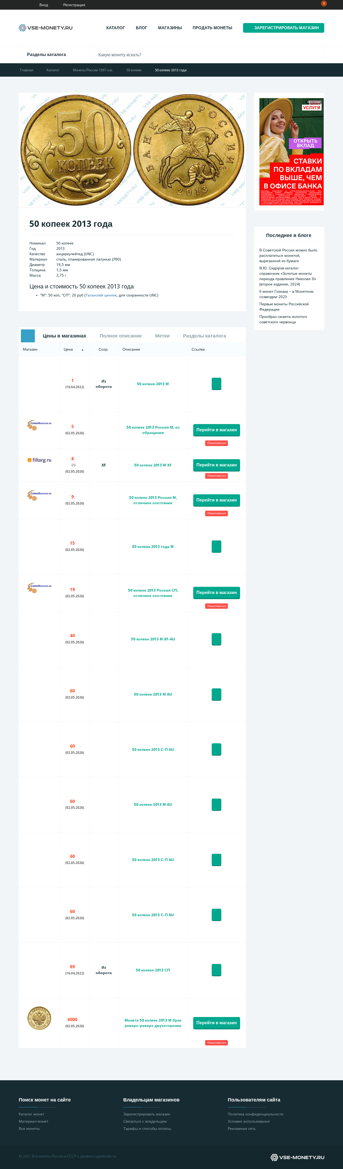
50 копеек (133, 70)
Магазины (170, 27)
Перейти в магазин (216, 429)
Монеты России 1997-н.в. (93, 70)
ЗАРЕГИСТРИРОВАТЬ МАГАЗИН (286, 27)
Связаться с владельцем (145, 1121)
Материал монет (33, 1121)
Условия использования (249, 1121)
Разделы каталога (46, 54)
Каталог (115, 27)
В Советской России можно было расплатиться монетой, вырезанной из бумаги (288, 255)
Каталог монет (31, 1114)
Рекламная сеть (242, 1128)
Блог (141, 27)
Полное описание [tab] (121, 336)
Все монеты (29, 1128)
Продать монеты (212, 27)
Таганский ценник (101, 295)
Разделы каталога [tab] (204, 336)
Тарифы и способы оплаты (147, 1128)
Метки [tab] (162, 336)
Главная (26, 70)
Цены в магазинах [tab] (64, 336)
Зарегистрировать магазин (146, 1114)
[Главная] (20, 5)
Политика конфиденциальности (256, 1114)
